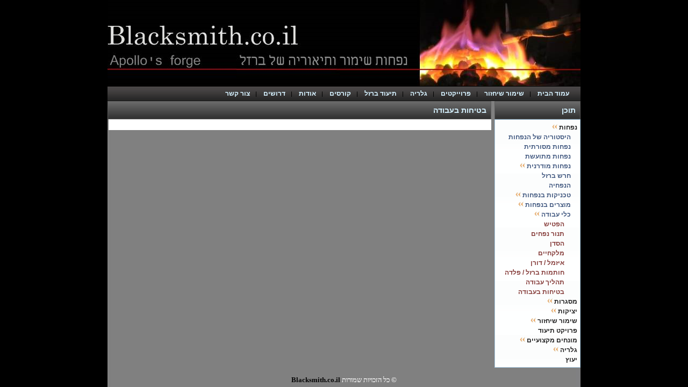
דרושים (274, 93)
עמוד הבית (556, 93)
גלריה (418, 93)
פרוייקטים (456, 93)
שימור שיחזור (504, 93)
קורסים (340, 93)
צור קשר (237, 93)
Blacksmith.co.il (315, 380)
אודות (307, 93)
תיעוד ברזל (380, 93)
